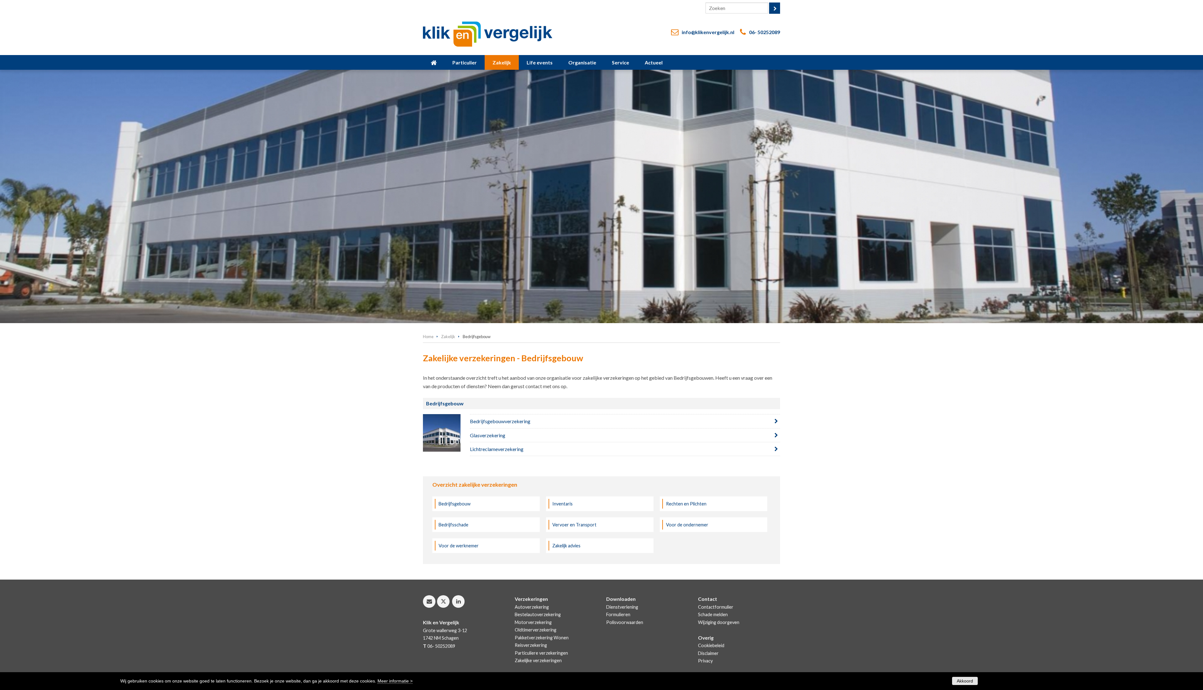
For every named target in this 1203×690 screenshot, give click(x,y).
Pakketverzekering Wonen (542, 637)
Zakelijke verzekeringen (538, 660)
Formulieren (618, 614)
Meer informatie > (395, 680)
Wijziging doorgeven (718, 622)
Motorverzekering (533, 622)
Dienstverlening (622, 607)
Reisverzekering (531, 645)
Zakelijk (448, 336)
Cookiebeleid (711, 645)
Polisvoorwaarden (624, 622)
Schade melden (713, 614)
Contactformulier (715, 607)
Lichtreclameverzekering (496, 449)
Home (428, 336)
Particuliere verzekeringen (541, 653)
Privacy (705, 660)
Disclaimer (708, 653)
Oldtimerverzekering (535, 629)
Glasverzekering (487, 435)
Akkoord (965, 680)
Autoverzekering (532, 607)
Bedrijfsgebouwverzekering (500, 421)
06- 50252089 (764, 32)
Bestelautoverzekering (538, 614)
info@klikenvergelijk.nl (708, 32)
